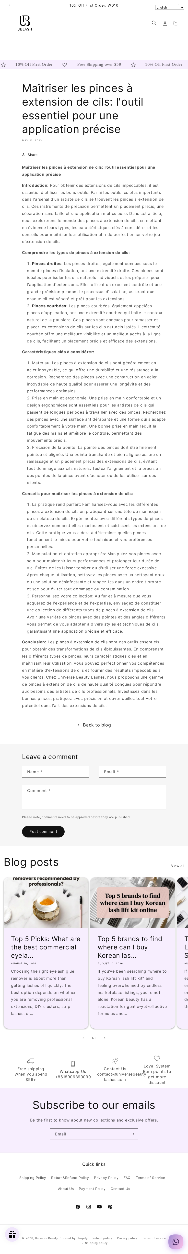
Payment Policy (92, 1189)
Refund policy (102, 1238)
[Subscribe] (132, 1134)
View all (177, 866)
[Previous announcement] (9, 5)
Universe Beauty (46, 1238)
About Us (66, 1189)
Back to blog (97, 724)
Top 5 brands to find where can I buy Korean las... (130, 947)
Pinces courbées (49, 305)
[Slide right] (104, 1038)
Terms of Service (150, 1178)
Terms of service (154, 1238)
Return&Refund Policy (70, 1178)
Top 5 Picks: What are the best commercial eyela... (46, 947)
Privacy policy (127, 1238)
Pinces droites (46, 263)
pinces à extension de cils (82, 641)
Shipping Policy (32, 1178)
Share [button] (33, 155)
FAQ (127, 1178)
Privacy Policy (106, 1178)
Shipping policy (96, 1243)
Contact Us (120, 1189)
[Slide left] (83, 1038)
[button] (10, 23)
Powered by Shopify (73, 1238)
